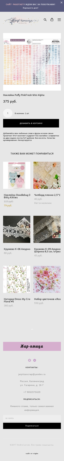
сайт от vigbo (32, 453)
